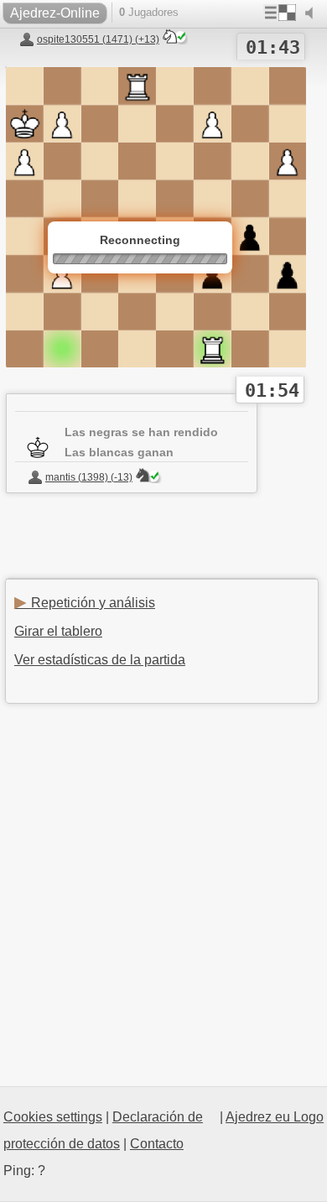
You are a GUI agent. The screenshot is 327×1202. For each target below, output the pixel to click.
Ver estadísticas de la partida (99, 660)
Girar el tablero (58, 631)
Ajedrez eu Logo (275, 1117)
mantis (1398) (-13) (88, 477)
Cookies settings (52, 1117)
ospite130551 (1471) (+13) (98, 39)
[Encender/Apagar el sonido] (312, 13)
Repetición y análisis (84, 603)
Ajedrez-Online (55, 13)
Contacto (157, 1144)
